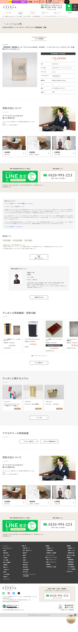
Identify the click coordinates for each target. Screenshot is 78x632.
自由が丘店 (25, 562)
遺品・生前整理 (6, 562)
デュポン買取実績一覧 (36, 16)
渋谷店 (24, 557)
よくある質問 (6, 574)
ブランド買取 (29, 240)
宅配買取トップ (71, 548)
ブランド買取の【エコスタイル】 (8, 16)
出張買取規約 (71, 562)
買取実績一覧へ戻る (39, 297)
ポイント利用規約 (72, 569)
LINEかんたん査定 (71, 555)
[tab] (32, 355)
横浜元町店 (25, 564)
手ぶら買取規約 (71, 566)
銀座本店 (25, 552)
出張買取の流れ (49, 550)
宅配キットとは (71, 550)
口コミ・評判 (6, 555)
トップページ (5, 546)
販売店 (4, 571)
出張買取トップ (49, 548)
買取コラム (5, 567)
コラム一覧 (39, 417)
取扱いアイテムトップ (51, 562)
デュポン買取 (19, 16)
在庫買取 (5, 564)
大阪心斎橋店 (26, 569)
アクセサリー (56, 76)
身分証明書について (6, 186)
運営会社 (5, 576)
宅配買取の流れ (71, 552)
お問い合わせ (70, 571)
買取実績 (48, 564)
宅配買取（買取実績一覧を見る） (59, 80)
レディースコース (50, 555)
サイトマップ (6, 579)
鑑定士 (4, 550)
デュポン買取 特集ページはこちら (39, 257)
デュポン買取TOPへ (39, 362)
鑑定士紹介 (5, 552)
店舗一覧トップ (26, 548)
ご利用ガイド (6, 569)
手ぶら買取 (5, 560)
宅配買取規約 (71, 564)
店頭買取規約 (71, 559)
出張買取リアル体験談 (51, 552)
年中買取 (5, 557)
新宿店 (24, 555)
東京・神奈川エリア (27, 550)
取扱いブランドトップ (51, 559)
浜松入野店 (25, 567)
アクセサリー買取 (26, 16)
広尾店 (24, 560)
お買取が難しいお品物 (51, 566)
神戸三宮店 (25, 571)
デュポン (54, 71)
